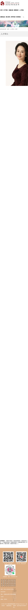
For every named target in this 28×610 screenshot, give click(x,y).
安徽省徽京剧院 (21, 542)
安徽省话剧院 (14, 542)
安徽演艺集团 (9, 540)
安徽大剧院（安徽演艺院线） (10, 543)
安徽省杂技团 (6, 542)
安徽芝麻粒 (8, 605)
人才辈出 (12, 29)
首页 (8, 29)
